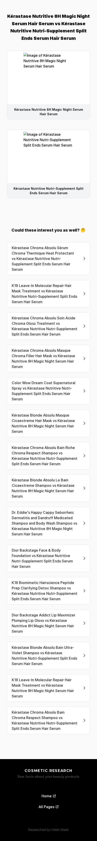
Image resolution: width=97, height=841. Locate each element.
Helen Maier (60, 830)
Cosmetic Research (48, 771)
